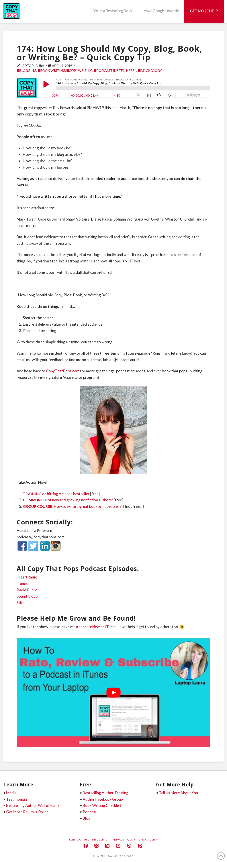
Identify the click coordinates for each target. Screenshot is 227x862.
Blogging (27, 70)
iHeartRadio (27, 577)
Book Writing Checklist (102, 805)
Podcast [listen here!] (116, 70)
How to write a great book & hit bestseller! (73, 506)
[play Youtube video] (113, 692)
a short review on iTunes (96, 626)
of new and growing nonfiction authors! (68, 500)
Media (11, 792)
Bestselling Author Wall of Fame (32, 805)
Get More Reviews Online (27, 811)
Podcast (90, 811)
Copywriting (81, 70)
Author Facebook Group (103, 799)
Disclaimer (101, 839)
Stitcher (23, 602)
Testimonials (16, 799)
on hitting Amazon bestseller (56, 493)
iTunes (22, 583)
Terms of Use (79, 839)
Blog (86, 818)
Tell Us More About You (178, 792)
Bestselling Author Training (105, 792)
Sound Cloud (27, 596)
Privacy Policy (124, 839)
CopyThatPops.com (62, 371)
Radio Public (27, 590)
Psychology (151, 70)
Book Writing (52, 70)
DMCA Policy (148, 839)
